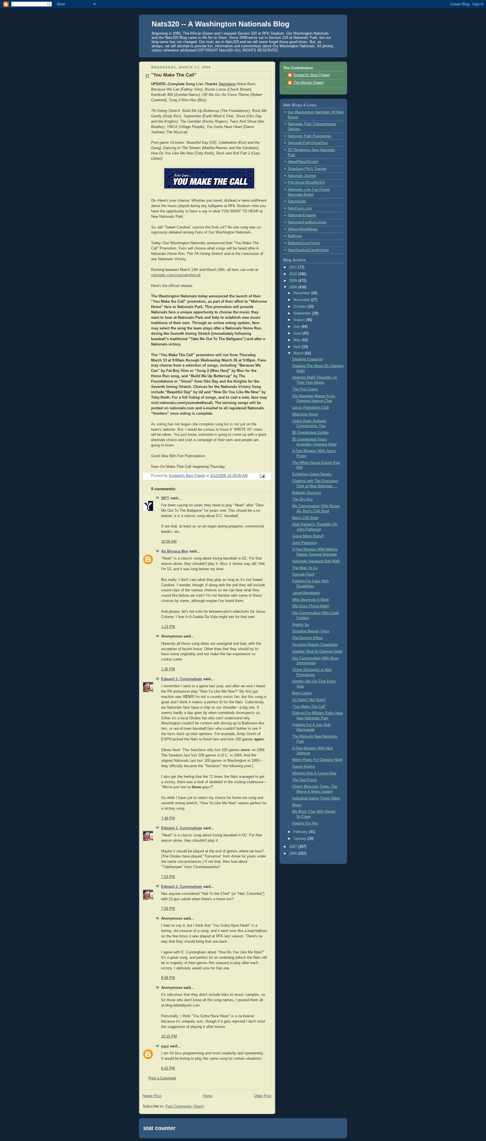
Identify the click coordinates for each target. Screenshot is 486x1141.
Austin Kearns (303, 767)
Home (208, 1096)
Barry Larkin (302, 693)
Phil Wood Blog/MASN (306, 183)
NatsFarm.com (300, 208)
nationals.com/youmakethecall (176, 275)
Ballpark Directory (306, 493)
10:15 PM (169, 1036)
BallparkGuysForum (304, 243)
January (300, 839)
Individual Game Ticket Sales (316, 798)
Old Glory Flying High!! (310, 606)
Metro (297, 805)
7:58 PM (168, 909)
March (299, 353)
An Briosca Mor (174, 551)
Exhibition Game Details (312, 474)
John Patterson (304, 543)
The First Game (305, 389)
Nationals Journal (302, 176)
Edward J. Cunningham (181, 679)
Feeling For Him (305, 823)
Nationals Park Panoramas (309, 136)
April (297, 347)
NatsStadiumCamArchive (308, 250)
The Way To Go (305, 568)
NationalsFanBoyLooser (307, 222)
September (302, 313)
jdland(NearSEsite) (303, 162)
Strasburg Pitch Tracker (307, 169)
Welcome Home (305, 414)
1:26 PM (168, 669)
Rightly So (300, 625)
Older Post (262, 1096)
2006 (293, 853)
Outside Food (303, 574)
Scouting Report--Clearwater (315, 645)
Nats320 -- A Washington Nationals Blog (220, 24)
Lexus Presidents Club (310, 408)
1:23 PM (168, 627)
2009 (293, 281)
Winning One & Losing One (314, 773)
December (302, 293)
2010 (293, 274)
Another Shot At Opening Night (317, 651)
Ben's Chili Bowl (305, 518)
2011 (293, 267)
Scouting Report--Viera (310, 631)
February (301, 832)
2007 (293, 847)
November (302, 300)
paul (165, 1046)
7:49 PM (168, 818)
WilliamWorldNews (303, 229)
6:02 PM (168, 1068)
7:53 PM (168, 877)
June (297, 333)
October (300, 307)
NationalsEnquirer (302, 215)
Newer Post (152, 1096)
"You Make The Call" (309, 707)
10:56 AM (169, 541)
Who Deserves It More (310, 600)
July (297, 327)
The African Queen (308, 83)
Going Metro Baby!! (308, 536)
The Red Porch (304, 780)
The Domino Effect (307, 638)
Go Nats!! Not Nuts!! (309, 700)
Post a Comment (162, 1078)
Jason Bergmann (306, 593)
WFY (165, 498)
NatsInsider (297, 201)
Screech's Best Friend (311, 75)
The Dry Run (302, 499)
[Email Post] (262, 476)
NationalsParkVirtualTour (308, 143)
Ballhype (295, 236)
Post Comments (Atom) (184, 1106)
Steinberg (227, 84)
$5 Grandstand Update (310, 433)
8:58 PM (168, 978)
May (297, 340)
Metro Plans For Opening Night (317, 760)
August (299, 320)
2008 (293, 287)
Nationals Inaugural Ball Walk (316, 561)
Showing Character (307, 359)
